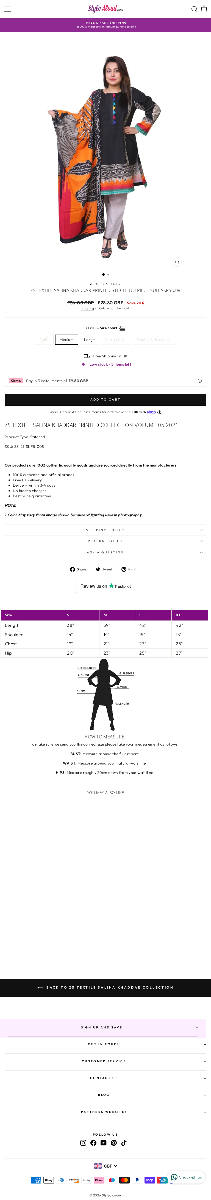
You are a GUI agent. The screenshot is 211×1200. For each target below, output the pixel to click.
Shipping (87, 308)
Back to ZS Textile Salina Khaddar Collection (109, 987)
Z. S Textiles (105, 284)
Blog (104, 1095)
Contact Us (104, 1078)
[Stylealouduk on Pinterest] (114, 1143)
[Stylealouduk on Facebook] (93, 1143)
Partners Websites (104, 1112)
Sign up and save (102, 1027)
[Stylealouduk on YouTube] (104, 1143)
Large (89, 339)
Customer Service (104, 1061)
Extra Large (116, 339)
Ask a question (105, 552)
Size (101, 328)
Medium (67, 339)
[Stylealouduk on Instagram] (83, 1143)
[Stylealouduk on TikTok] (124, 1143)
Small (44, 339)
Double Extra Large (154, 339)
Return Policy (105, 541)
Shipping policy (105, 530)
